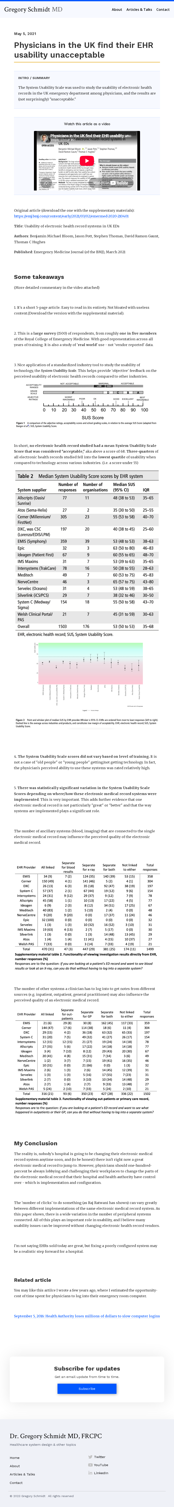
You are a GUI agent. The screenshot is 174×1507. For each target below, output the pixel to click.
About (15, 1466)
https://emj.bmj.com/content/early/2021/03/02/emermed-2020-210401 (71, 216)
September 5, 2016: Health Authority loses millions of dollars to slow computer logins (87, 1316)
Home (15, 1458)
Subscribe (87, 1389)
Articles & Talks (22, 1474)
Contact (16, 1483)
